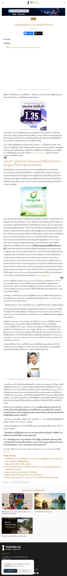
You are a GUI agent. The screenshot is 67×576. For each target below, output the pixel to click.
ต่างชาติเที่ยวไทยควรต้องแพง (43, 512)
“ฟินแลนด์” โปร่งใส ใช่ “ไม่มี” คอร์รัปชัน (18, 464)
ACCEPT (10, 571)
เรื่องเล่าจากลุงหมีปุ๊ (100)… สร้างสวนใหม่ (14, 536)
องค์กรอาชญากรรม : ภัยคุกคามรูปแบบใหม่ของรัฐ (21, 472)
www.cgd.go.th (43, 275)
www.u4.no (6, 452)
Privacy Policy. (19, 566)
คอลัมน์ (33, 19)
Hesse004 (5, 482)
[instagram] (35, 573)
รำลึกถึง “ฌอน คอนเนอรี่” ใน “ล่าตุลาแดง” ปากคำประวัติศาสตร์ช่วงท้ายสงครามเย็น (32, 477)
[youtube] (38, 573)
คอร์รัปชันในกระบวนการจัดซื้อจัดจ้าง (20, 482)
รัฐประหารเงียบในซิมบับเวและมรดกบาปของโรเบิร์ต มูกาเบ (24, 475)
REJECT (25, 571)
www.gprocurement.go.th (38, 153)
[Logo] (33, 2)
